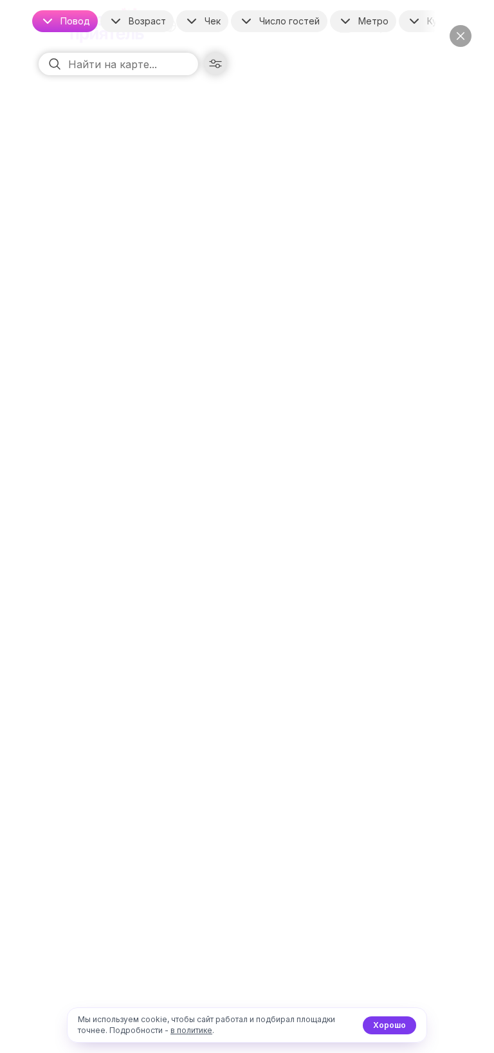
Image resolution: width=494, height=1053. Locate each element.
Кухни (440, 20)
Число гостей (289, 20)
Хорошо (389, 1025)
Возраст (147, 20)
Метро (373, 20)
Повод (75, 20)
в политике (191, 1030)
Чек (213, 20)
